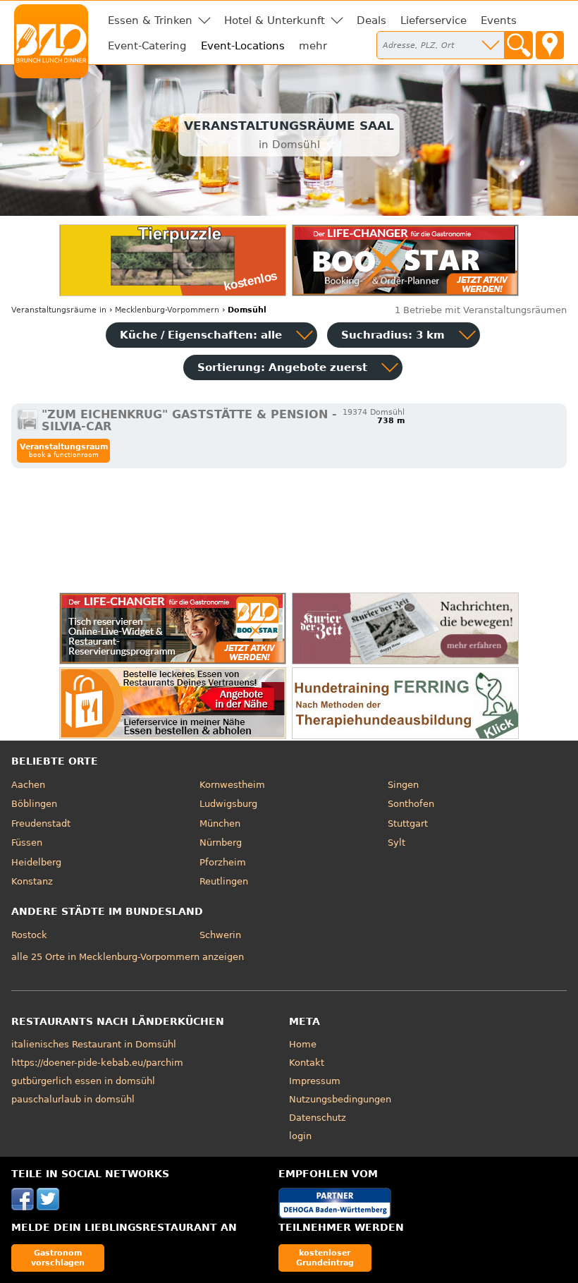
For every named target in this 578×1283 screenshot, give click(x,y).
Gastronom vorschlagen (58, 1257)
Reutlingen (223, 881)
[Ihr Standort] (550, 45)
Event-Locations (243, 45)
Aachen (28, 784)
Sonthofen (411, 803)
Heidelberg (36, 862)
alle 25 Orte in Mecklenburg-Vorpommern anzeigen (127, 956)
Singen (403, 784)
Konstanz (32, 881)
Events (499, 20)
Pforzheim (222, 862)
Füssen (26, 842)
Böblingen (34, 803)
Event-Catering (147, 45)
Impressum (314, 1081)
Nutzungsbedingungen (340, 1099)
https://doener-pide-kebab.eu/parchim (97, 1062)
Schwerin (220, 935)
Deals (371, 20)
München (219, 823)
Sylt (396, 842)
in (58, 310)
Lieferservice (433, 20)
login (300, 1136)
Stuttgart (408, 823)
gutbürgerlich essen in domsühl (83, 1081)
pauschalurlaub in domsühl (73, 1099)
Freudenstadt (40, 823)
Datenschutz (317, 1117)
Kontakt (306, 1062)
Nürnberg (220, 842)
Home (302, 1044)
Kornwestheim (232, 784)
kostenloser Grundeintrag (325, 1257)
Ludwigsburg (228, 803)
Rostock (29, 935)
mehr (313, 45)
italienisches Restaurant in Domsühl (93, 1044)
